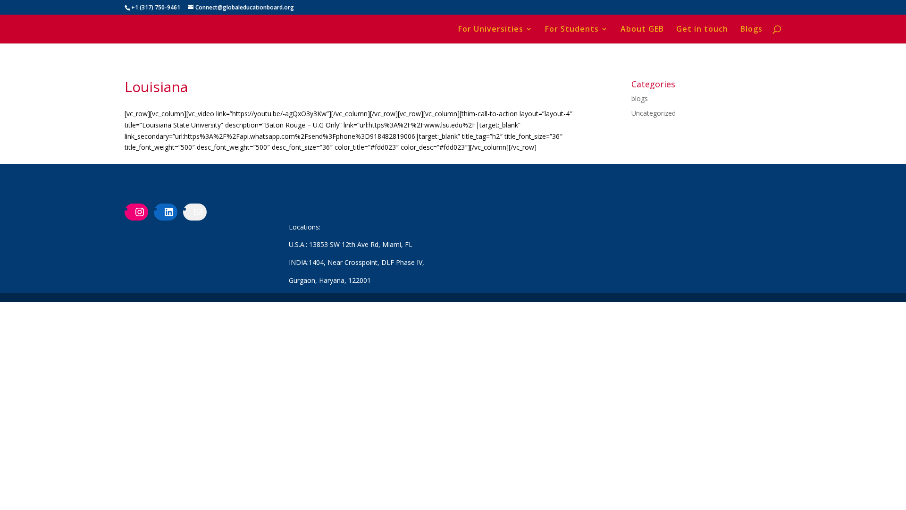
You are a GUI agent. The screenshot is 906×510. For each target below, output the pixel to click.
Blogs (751, 30)
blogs (639, 98)
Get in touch (702, 30)
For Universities (490, 30)
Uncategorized (653, 113)
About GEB (642, 30)
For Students (572, 30)
